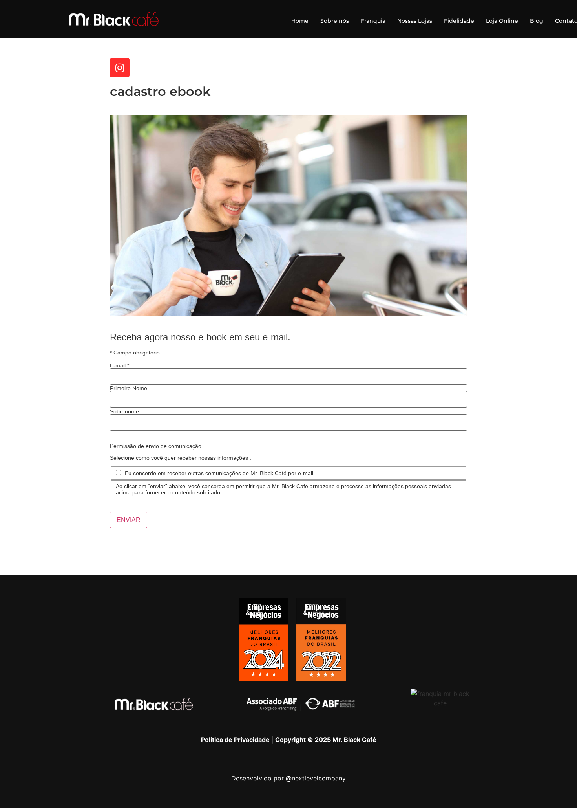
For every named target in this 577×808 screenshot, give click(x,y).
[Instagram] (120, 67)
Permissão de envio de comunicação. (156, 446)
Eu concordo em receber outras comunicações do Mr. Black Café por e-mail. (220, 473)
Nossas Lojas (414, 20)
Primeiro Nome (128, 388)
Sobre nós (334, 20)
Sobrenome (124, 411)
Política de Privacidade (236, 740)
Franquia (373, 20)
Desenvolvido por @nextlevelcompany (288, 778)
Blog (536, 20)
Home (300, 20)
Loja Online (502, 20)
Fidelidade (459, 20)
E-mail (119, 365)
